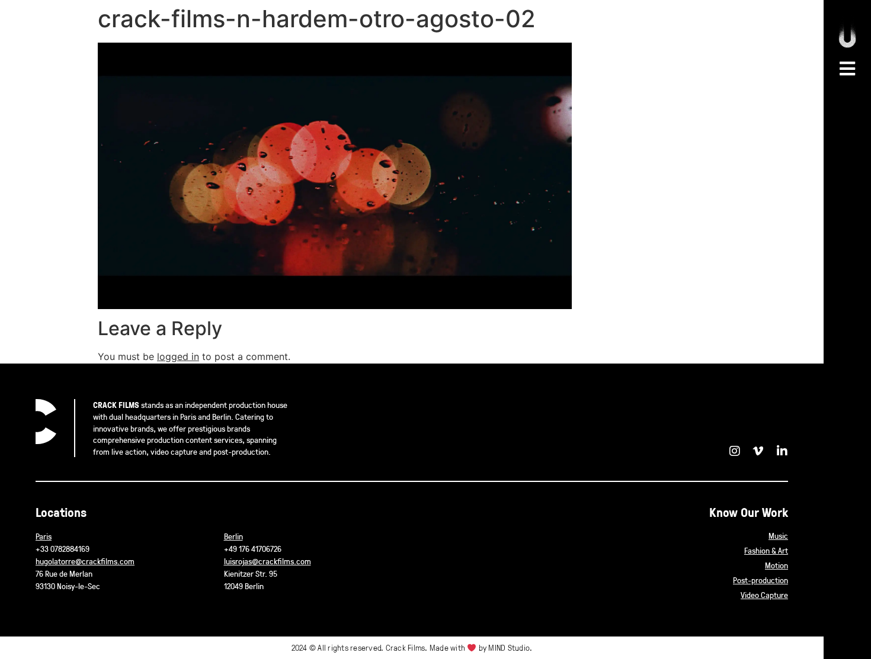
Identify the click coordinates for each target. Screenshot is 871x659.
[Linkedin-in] (782, 451)
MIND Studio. (510, 647)
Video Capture (764, 594)
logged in (178, 356)
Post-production (760, 580)
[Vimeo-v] (758, 451)
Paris (44, 536)
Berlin (233, 536)
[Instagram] (735, 451)
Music (778, 535)
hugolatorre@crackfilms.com (85, 561)
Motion (776, 565)
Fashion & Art (766, 550)
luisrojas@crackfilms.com (267, 561)
